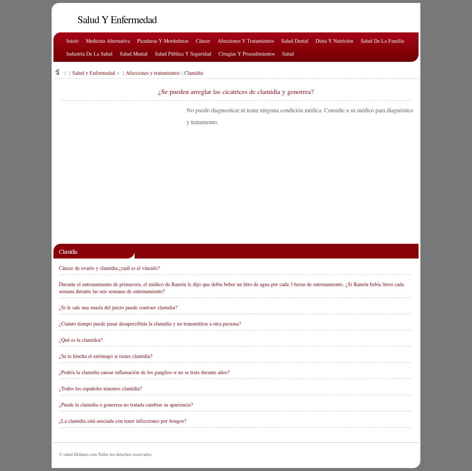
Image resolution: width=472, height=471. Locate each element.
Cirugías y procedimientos (247, 53)
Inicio (72, 40)
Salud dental (294, 40)
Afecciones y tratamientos (246, 40)
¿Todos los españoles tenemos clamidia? (100, 388)
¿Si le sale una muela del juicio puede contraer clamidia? (118, 307)
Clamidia (193, 72)
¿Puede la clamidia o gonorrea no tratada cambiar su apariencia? (126, 404)
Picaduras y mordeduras (162, 40)
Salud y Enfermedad (93, 72)
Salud (288, 53)
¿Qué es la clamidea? (81, 339)
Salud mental (134, 53)
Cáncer (203, 40)
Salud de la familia (382, 40)
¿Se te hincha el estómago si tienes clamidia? (105, 355)
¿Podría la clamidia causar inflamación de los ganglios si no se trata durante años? (144, 372)
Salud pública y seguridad (183, 53)
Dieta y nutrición (334, 40)
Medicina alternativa (108, 40)
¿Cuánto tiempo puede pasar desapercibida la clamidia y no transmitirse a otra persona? (150, 323)
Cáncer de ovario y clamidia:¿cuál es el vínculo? (109, 267)
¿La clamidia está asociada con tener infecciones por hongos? (122, 420)
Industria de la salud (89, 53)
